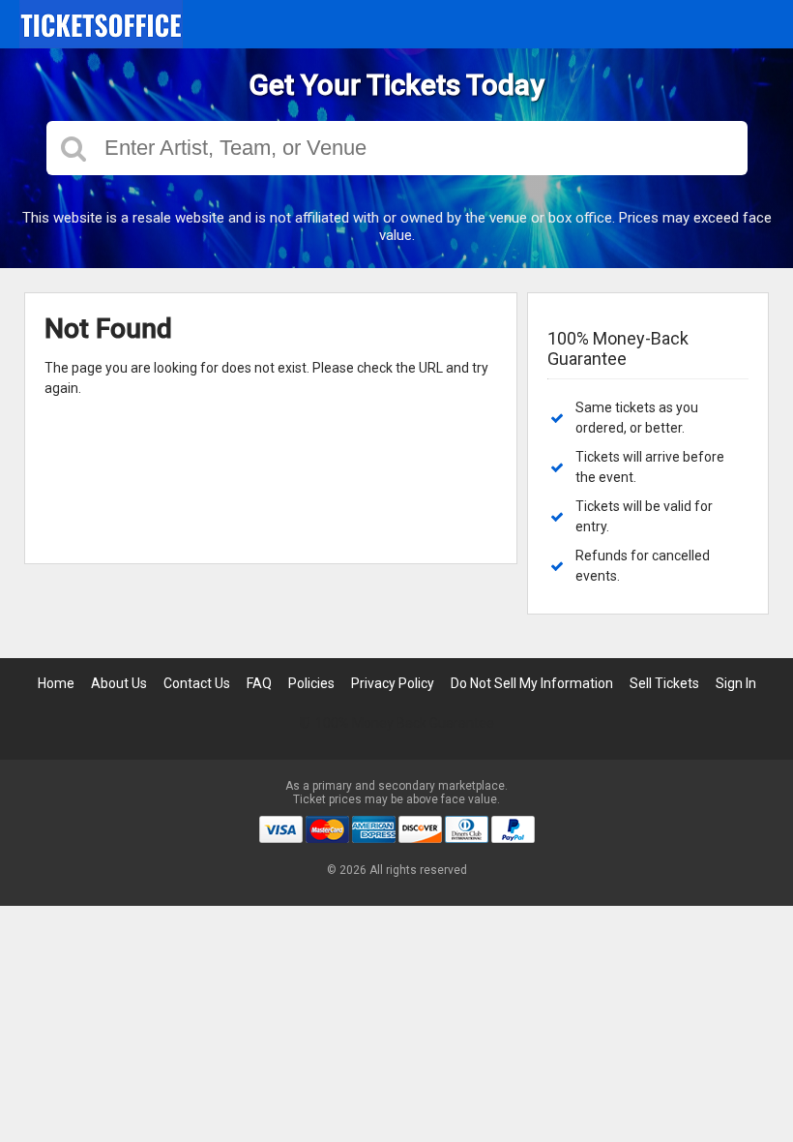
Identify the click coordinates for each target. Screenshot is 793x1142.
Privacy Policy (392, 683)
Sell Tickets (664, 683)
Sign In (736, 683)
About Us (119, 683)
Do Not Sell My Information (532, 683)
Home (56, 683)
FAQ (259, 683)
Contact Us (196, 683)
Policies (311, 683)
